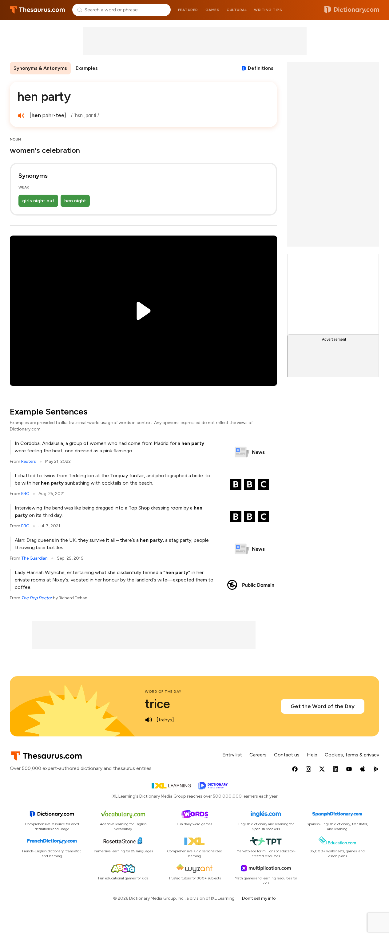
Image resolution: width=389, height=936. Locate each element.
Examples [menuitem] (87, 68)
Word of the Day (163, 691)
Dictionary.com (351, 10)
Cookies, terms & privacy (352, 755)
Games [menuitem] (212, 10)
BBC (25, 493)
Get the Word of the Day (323, 706)
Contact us (287, 755)
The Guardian (34, 558)
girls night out (38, 201)
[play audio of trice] (148, 720)
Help (312, 755)
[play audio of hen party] (21, 115)
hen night (75, 201)
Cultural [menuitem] (237, 10)
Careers (258, 755)
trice (157, 703)
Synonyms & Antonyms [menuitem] (40, 68)
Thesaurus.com (37, 10)
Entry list (232, 755)
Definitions (260, 68)
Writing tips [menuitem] (268, 10)
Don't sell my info (259, 898)
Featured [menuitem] (188, 10)
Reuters (28, 461)
